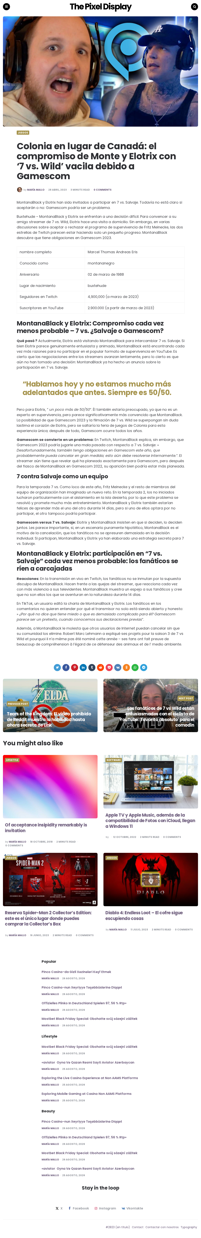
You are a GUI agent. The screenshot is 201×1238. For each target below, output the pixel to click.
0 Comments (102, 189)
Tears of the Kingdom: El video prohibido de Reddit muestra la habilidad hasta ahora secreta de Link (49, 719)
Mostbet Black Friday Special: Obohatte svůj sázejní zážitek (89, 1018)
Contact (137, 1227)
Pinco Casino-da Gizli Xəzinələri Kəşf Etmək (76, 972)
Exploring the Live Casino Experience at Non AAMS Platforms (90, 1078)
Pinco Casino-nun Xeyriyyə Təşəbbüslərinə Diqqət (82, 987)
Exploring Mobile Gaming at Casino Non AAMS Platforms (87, 1093)
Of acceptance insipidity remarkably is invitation (46, 828)
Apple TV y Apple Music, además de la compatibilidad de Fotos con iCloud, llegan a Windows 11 (150, 820)
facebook (81, 1208)
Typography (189, 1227)
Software (114, 760)
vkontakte (134, 1208)
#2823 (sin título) (118, 1227)
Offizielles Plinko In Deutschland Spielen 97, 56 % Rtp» (84, 1003)
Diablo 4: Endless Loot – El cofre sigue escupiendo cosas (144, 916)
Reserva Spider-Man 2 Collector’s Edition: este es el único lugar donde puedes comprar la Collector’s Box (48, 918)
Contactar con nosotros (162, 1227)
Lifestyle (12, 760)
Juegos (23, 132)
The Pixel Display (100, 6)
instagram (107, 1208)
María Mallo (36, 189)
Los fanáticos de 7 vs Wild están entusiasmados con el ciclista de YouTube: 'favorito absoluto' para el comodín (157, 716)
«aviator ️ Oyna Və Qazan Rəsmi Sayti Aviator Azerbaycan (88, 1062)
